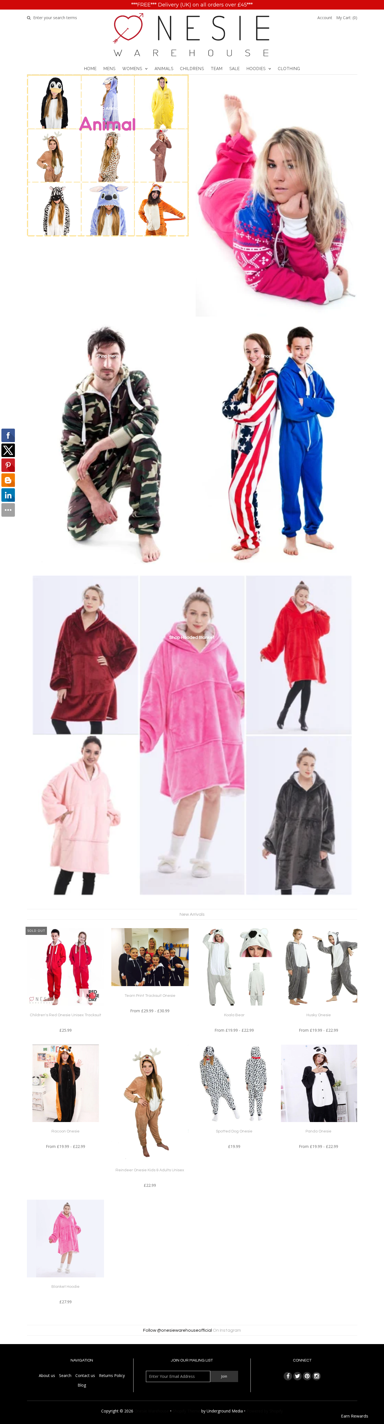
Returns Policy (112, 1375)
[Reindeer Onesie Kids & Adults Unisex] (150, 1164)
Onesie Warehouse (151, 1411)
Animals (164, 68)
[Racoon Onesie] (65, 1126)
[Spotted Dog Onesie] (234, 1126)
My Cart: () (346, 17)
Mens (109, 68)
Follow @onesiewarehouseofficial (177, 1330)
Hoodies (256, 68)
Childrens (192, 68)
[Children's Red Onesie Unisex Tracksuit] (65, 1009)
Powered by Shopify (265, 1411)
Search (65, 1375)
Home (90, 68)
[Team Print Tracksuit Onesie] (150, 990)
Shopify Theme (186, 1411)
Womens (132, 68)
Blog (82, 1385)
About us (47, 1375)
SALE (234, 68)
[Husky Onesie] (318, 1009)
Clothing (289, 68)
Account (324, 17)
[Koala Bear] (234, 1009)
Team (217, 68)
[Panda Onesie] (318, 1126)
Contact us (85, 1375)
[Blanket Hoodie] (65, 1281)
